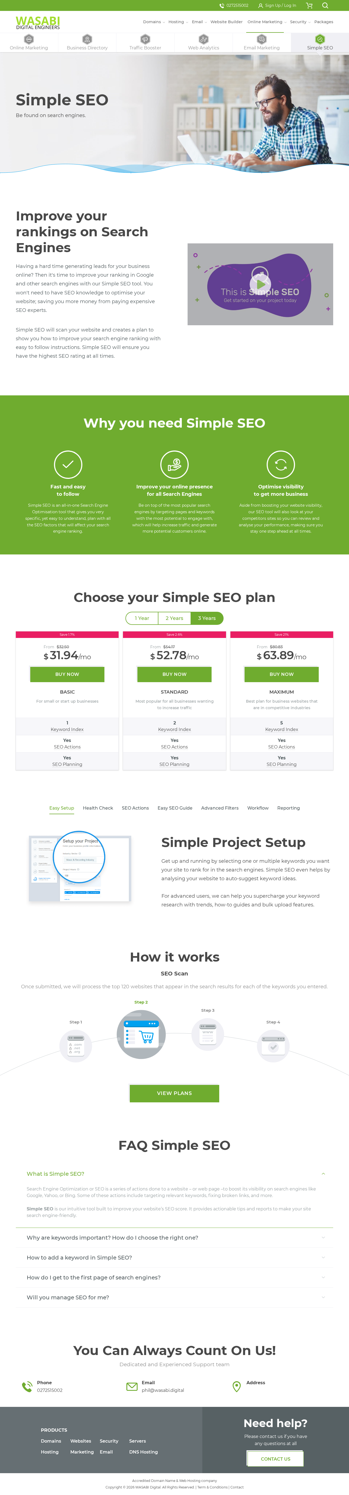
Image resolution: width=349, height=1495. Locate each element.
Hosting (50, 1452)
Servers (137, 1441)
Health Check (98, 808)
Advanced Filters (220, 808)
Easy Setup (61, 808)
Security (109, 1441)
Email (106, 1452)
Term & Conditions (212, 1487)
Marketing (82, 1452)
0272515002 (237, 5)
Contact (237, 1487)
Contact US (275, 1459)
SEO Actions (135, 808)
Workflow (258, 808)
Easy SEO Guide (175, 808)
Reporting (288, 808)
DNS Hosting (143, 1452)
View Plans (174, 1093)
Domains (51, 1441)
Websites (80, 1441)
